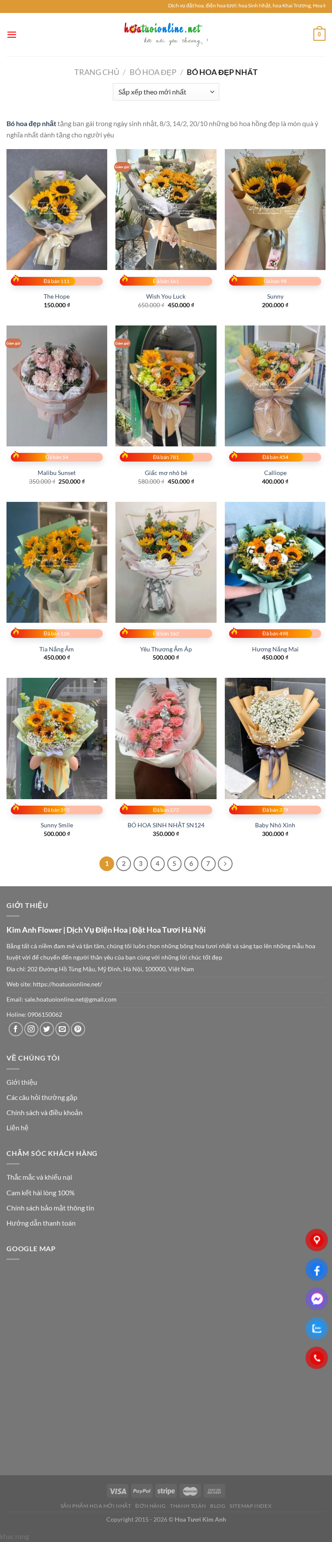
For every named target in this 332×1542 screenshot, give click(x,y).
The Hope (57, 296)
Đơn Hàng (150, 1506)
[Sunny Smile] (56, 738)
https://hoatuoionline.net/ (67, 984)
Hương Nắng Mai (275, 649)
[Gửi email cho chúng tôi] (62, 1029)
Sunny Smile (57, 825)
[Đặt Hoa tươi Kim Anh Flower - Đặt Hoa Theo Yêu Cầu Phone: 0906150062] (166, 34)
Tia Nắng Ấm (56, 649)
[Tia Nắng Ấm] (56, 562)
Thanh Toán (188, 1506)
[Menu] (11, 34)
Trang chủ (96, 72)
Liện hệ (17, 1127)
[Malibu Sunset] (56, 385)
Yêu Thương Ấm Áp (166, 649)
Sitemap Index (250, 1506)
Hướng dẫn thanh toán (41, 1223)
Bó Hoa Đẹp (153, 72)
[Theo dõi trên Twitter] (47, 1029)
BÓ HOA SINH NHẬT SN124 (166, 825)
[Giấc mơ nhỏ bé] (165, 385)
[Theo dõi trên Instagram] (31, 1029)
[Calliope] (275, 385)
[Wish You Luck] (165, 209)
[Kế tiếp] (225, 863)
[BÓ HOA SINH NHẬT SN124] (165, 738)
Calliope (275, 472)
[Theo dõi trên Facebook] (16, 1029)
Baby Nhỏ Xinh (275, 825)
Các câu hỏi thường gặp (41, 1097)
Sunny (275, 296)
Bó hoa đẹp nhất (31, 123)
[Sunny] (275, 209)
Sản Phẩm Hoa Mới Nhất (96, 1506)
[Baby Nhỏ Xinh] (275, 738)
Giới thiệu (21, 1082)
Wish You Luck (165, 296)
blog (217, 1506)
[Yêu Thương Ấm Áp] (165, 562)
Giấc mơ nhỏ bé (166, 472)
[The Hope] (56, 209)
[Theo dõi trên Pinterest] (78, 1029)
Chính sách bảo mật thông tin (50, 1208)
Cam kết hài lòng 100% (40, 1192)
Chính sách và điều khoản (44, 1112)
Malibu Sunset (57, 472)
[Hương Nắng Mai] (275, 562)
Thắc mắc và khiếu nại (39, 1177)
